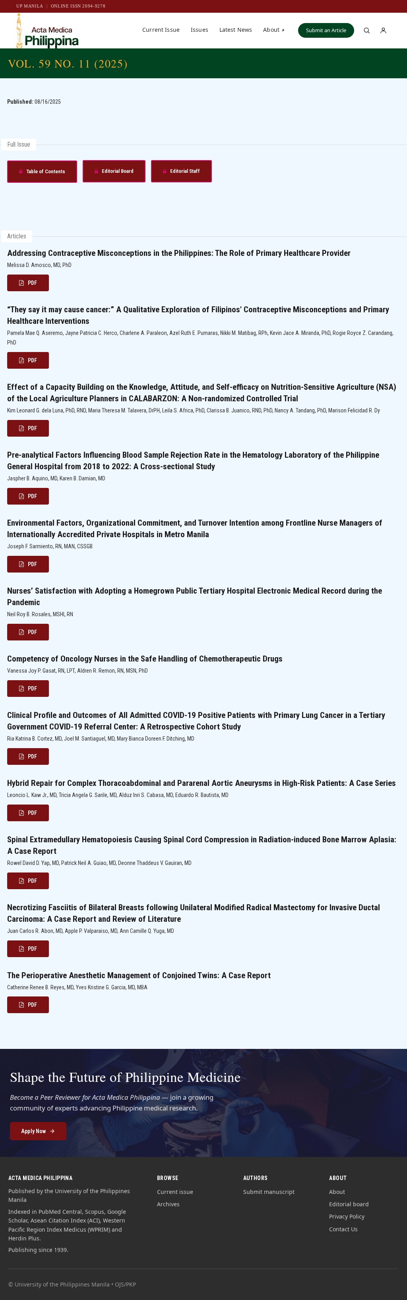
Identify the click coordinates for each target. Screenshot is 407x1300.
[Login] (383, 30)
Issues (199, 29)
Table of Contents (36, 174)
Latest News (235, 29)
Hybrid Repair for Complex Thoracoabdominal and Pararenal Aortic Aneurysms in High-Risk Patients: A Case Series (201, 783)
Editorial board (349, 1204)
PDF (32, 283)
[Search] (366, 30)
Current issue (175, 1192)
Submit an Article (326, 30)
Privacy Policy (346, 1216)
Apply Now (33, 1131)
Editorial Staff (175, 174)
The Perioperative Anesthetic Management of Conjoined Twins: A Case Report (139, 975)
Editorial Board (108, 174)
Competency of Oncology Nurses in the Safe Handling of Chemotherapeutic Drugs (145, 659)
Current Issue (161, 29)
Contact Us (343, 1229)
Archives (168, 1204)
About (271, 29)
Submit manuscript (269, 1192)
